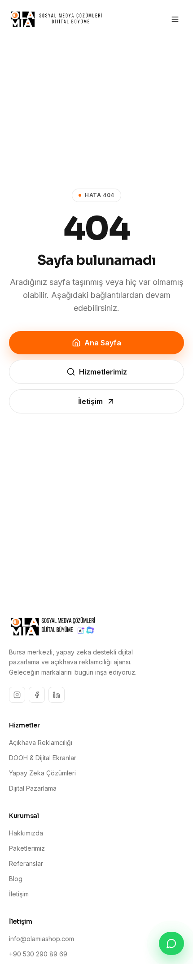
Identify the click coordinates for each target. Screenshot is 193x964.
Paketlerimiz (27, 848)
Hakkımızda (26, 833)
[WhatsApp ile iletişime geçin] (171, 943)
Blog (15, 878)
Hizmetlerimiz (103, 371)
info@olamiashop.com (41, 938)
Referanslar (26, 863)
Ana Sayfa (102, 342)
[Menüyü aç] (175, 19)
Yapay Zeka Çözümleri (42, 773)
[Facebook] (37, 695)
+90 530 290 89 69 (38, 954)
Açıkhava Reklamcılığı (40, 742)
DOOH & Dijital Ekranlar (42, 758)
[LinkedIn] (56, 695)
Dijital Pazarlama (33, 788)
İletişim (90, 401)
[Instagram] (17, 695)
